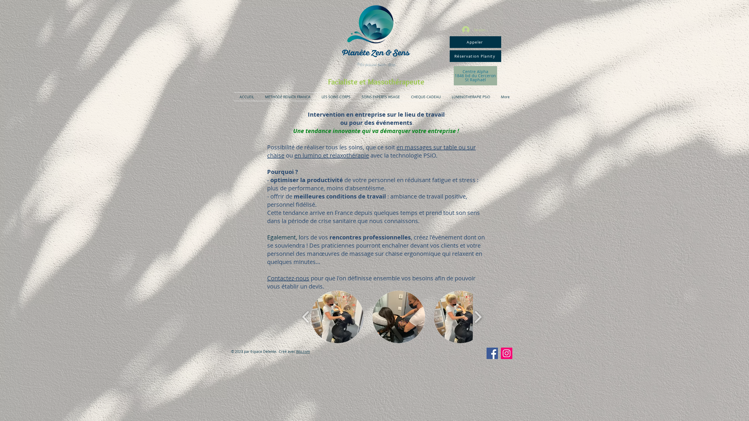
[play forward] (478, 317)
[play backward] (305, 317)
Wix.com (303, 351)
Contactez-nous (288, 278)
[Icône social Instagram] (506, 353)
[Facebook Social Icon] (492, 353)
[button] (337, 317)
